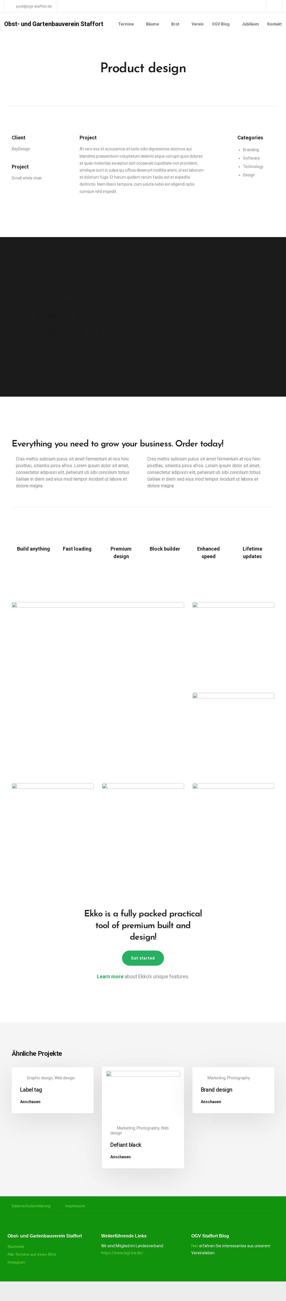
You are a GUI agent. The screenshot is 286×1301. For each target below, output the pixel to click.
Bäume (152, 24)
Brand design (216, 1089)
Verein (198, 24)
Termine (126, 24)
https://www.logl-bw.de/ (122, 1253)
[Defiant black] (143, 1093)
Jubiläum (250, 24)
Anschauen (30, 1102)
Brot (175, 24)
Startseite (16, 1246)
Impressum (75, 1206)
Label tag (31, 1089)
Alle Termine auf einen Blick (32, 1254)
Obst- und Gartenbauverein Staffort (53, 24)
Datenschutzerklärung (31, 1206)
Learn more (110, 976)
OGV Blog (221, 24)
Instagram (16, 1262)
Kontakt (274, 24)
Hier (194, 1246)
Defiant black (125, 1144)
